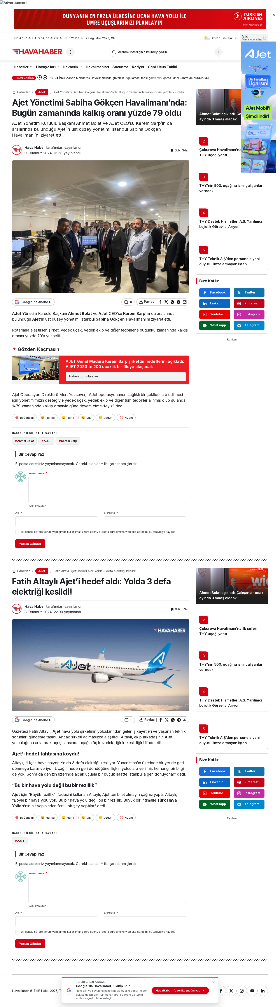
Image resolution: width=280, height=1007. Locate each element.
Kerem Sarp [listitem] (68, 441)
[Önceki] (39, 77)
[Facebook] (220, 991)
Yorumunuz (37, 473)
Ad (18, 512)
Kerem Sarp (134, 313)
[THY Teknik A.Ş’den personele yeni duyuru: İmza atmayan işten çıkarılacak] (232, 251)
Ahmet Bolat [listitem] (24, 441)
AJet (16, 313)
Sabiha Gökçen (110, 319)
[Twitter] (231, 991)
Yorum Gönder (30, 544)
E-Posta (111, 512)
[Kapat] (274, 14)
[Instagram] (241, 991)
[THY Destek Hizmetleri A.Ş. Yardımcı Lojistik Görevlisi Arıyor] (232, 215)
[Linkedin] (262, 991)
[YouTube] (252, 991)
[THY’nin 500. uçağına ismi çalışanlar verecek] (232, 179)
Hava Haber (34, 147)
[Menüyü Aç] (70, 52)
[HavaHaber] (37, 51)
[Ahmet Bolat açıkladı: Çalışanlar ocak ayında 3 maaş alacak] (232, 107)
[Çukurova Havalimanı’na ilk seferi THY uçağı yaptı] (232, 143)
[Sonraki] (44, 77)
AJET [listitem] (46, 441)
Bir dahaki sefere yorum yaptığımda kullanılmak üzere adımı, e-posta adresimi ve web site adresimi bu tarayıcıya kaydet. (98, 531)
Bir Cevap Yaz (31, 454)
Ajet (36, 319)
